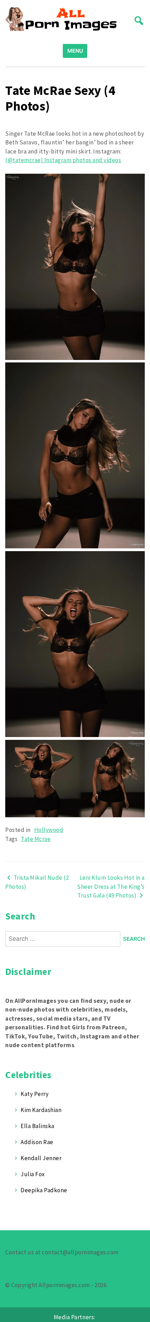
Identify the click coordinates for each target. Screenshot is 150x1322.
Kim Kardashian (41, 1110)
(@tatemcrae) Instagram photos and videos (63, 160)
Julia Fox (33, 1174)
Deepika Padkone (44, 1190)
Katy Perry (34, 1094)
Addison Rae (37, 1142)
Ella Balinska (37, 1126)
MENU (75, 50)
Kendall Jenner (41, 1158)
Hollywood (48, 830)
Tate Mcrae (36, 839)
